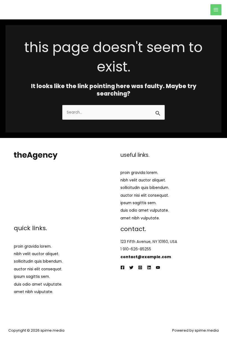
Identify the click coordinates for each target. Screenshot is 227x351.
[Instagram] (140, 267)
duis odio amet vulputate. (144, 210)
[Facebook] (122, 267)
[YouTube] (158, 267)
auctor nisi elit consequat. (144, 195)
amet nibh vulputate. (140, 218)
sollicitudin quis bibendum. (144, 187)
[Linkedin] (149, 267)
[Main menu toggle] (216, 10)
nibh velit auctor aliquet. (143, 180)
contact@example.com (145, 257)
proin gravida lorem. (139, 172)
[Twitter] (131, 267)
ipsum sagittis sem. (138, 203)
